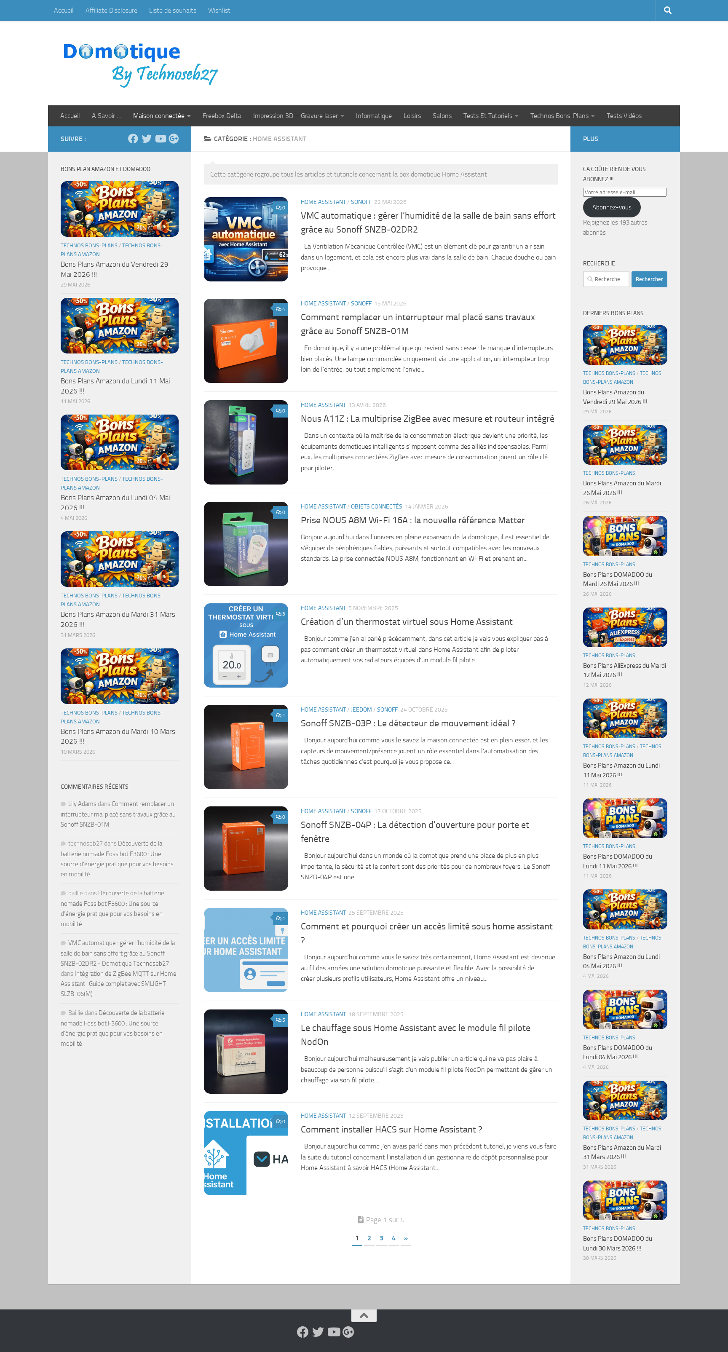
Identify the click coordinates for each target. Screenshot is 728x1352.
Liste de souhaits (172, 10)
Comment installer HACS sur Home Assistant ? (391, 1129)
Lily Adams (82, 804)
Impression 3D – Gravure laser (295, 116)
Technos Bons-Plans (559, 116)
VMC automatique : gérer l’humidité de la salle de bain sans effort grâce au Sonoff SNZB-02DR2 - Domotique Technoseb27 (118, 953)
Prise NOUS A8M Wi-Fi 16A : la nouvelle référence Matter (413, 520)
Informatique (374, 116)
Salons (442, 116)
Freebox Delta (222, 116)
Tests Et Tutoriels (487, 116)
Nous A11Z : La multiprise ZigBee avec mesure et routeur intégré (427, 418)
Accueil (64, 10)
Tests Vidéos (624, 116)
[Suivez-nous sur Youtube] (160, 139)
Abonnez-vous (612, 207)
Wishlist (219, 10)
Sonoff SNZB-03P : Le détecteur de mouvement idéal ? (408, 723)
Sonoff (361, 202)
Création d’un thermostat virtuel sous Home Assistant (408, 621)
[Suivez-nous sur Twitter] (147, 139)
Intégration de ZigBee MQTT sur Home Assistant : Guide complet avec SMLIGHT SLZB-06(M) (119, 984)
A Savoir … (106, 116)
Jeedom (361, 709)
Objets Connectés (376, 506)
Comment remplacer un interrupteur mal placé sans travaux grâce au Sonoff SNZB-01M (118, 814)
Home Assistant (323, 202)
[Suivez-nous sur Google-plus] (174, 139)
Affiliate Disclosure (111, 10)
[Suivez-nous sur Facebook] (133, 139)
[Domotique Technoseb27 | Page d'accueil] (143, 63)
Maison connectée (159, 116)
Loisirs (412, 116)
